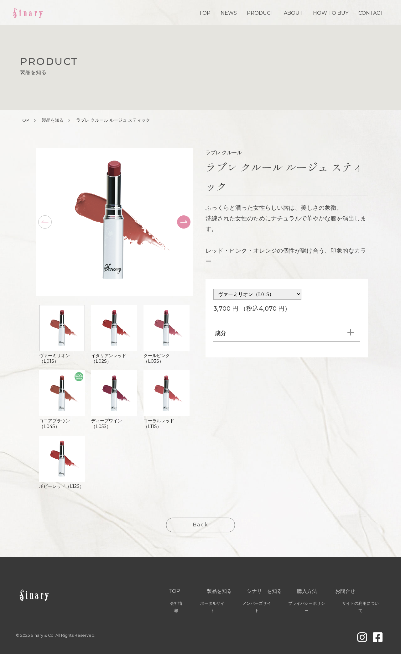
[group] (62, 334)
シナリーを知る (264, 591)
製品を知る (53, 120)
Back (200, 525)
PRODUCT (260, 13)
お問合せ (345, 591)
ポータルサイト (212, 607)
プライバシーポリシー (306, 607)
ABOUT (293, 13)
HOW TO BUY (330, 13)
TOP (205, 13)
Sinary (28, 12)
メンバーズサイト (256, 607)
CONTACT (370, 13)
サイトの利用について (360, 607)
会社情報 (176, 607)
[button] (184, 222)
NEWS (229, 13)
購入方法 (307, 591)
